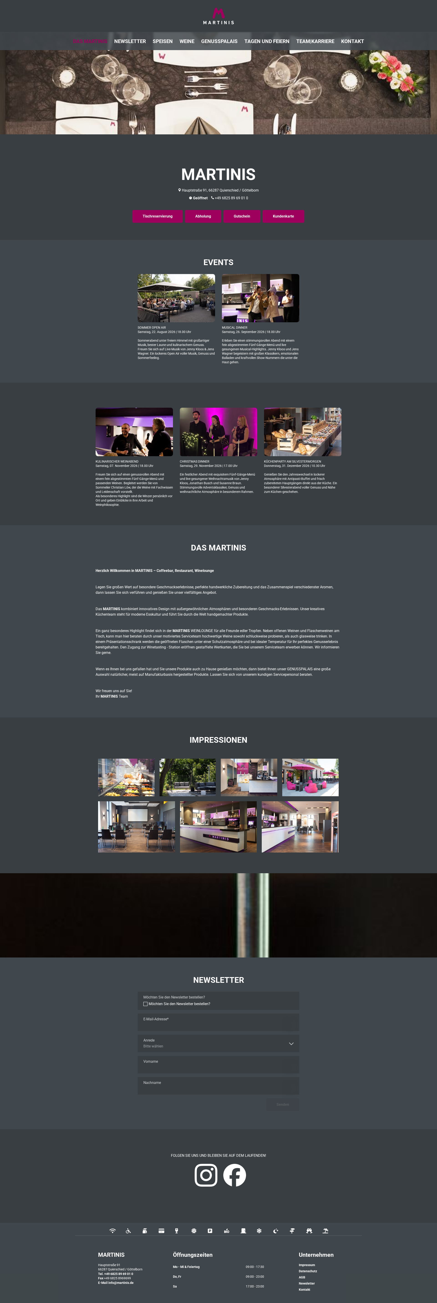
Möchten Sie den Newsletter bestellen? (179, 1004)
